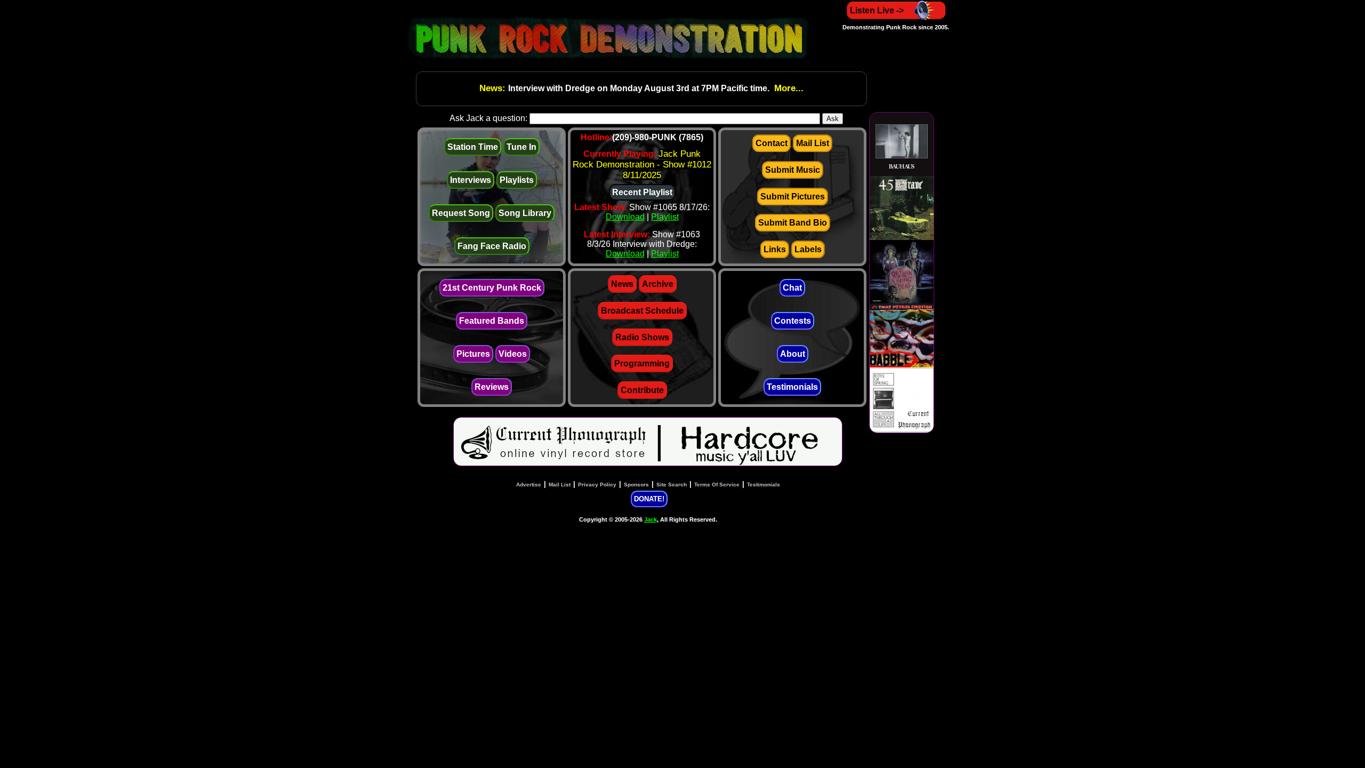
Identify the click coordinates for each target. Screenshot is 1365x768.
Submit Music (792, 169)
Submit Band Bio (792, 222)
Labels (808, 249)
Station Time (472, 146)
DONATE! (649, 499)
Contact (772, 143)
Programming (642, 363)
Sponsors (636, 484)
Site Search (671, 484)
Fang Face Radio (491, 246)
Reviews (492, 386)
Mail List (812, 143)
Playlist (665, 216)
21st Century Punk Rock (492, 287)
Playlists (517, 180)
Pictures (473, 353)
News (622, 284)
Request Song (461, 213)
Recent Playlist (642, 192)
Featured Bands (491, 320)
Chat (792, 287)
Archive (657, 284)
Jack (650, 519)
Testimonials (792, 386)
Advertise (528, 484)
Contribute (642, 390)
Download (625, 216)
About (792, 353)
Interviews (470, 180)
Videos (513, 353)
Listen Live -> (877, 10)
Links (775, 249)
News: (493, 88)
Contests (792, 320)
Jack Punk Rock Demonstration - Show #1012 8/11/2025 (642, 164)
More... (788, 88)
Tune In (521, 146)
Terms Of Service (717, 484)
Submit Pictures (792, 196)
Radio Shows (642, 337)
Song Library (525, 213)
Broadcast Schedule (642, 310)
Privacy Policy (597, 484)
